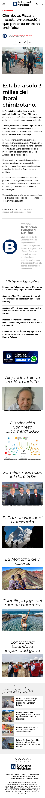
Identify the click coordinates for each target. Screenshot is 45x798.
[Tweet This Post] (20, 42)
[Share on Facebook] (15, 42)
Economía (9, 774)
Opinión (23, 774)
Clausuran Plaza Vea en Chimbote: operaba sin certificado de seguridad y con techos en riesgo (22, 299)
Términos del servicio (16, 778)
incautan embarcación (11, 212)
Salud (36, 778)
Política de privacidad (27, 776)
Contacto (29, 778)
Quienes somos (33, 774)
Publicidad (15, 776)
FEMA (29, 209)
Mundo (17, 774)
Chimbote (22, 209)
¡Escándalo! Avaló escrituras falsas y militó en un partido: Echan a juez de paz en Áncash (21, 311)
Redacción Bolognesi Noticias (22, 35)
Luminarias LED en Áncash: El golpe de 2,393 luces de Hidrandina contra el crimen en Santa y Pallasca (22, 334)
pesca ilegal (26, 212)
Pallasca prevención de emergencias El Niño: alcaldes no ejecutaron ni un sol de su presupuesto (22, 322)
